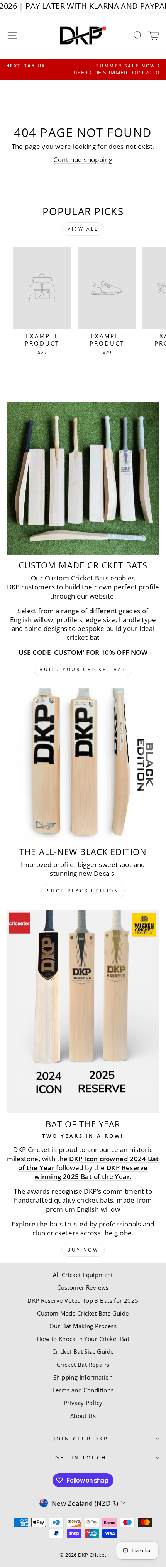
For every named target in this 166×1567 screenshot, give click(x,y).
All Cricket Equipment (83, 1275)
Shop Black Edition (83, 890)
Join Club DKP (81, 1438)
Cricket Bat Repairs (83, 1364)
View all (83, 229)
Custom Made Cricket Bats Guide (83, 1313)
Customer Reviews (83, 1287)
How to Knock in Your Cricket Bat (83, 1339)
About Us (83, 1416)
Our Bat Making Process (83, 1326)
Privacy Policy (83, 1403)
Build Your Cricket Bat (82, 669)
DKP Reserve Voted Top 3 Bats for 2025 (82, 1300)
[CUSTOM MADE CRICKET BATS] (83, 478)
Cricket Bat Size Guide (82, 1351)
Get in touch (81, 1457)
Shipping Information (83, 1377)
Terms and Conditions (82, 1390)
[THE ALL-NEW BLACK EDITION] (83, 764)
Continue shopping (82, 159)
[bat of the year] (83, 1011)
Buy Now (82, 1250)
